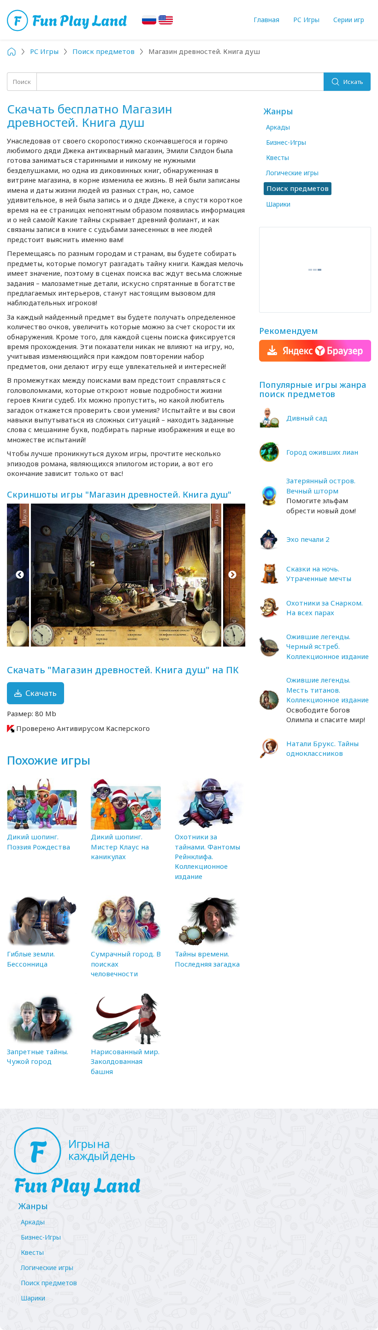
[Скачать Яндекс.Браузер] (315, 351)
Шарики (278, 204)
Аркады (278, 127)
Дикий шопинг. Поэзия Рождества (38, 841)
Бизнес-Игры (286, 142)
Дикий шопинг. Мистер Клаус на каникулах (120, 846)
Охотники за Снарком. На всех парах (324, 607)
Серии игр (348, 19)
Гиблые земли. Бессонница (31, 958)
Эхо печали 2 (308, 539)
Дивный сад (306, 417)
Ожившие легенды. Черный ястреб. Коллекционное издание (327, 646)
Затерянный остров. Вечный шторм (320, 485)
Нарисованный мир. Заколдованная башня (125, 1061)
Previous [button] (19, 575)
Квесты (277, 157)
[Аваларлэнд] (68, 19)
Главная (266, 19)
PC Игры (306, 19)
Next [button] (232, 575)
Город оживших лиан (322, 452)
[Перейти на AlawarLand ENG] (166, 19)
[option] (126, 575)
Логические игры (292, 172)
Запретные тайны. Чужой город (37, 1056)
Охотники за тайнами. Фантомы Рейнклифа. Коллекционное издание (207, 856)
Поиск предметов (49, 1282)
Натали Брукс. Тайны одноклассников (322, 748)
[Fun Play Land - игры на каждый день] (189, 1162)
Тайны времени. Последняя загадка (207, 958)
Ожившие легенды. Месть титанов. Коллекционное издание (327, 689)
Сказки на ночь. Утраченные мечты (318, 573)
